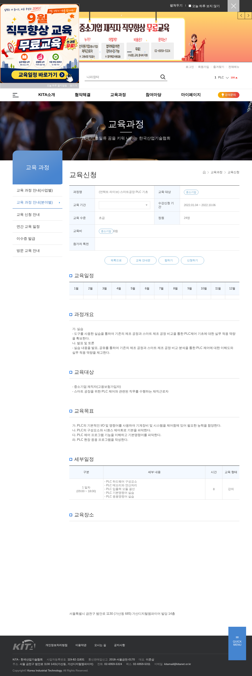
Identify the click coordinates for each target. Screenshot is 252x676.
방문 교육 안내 (28, 251)
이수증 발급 (26, 239)
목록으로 (116, 260)
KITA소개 (46, 94)
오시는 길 (100, 645)
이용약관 (80, 645)
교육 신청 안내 (28, 215)
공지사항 (119, 645)
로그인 (190, 66)
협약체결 (83, 94)
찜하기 (169, 260)
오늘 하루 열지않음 (58, 85)
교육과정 (118, 94)
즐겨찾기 (218, 66)
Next (248, 15)
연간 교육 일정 (28, 227)
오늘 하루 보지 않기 (206, 6)
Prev (241, 15)
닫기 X (73, 85)
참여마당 (153, 94)
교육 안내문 (143, 260)
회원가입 (203, 66)
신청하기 (192, 260)
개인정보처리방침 (56, 645)
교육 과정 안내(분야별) (35, 202)
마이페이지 (191, 94)
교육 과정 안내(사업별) (35, 190)
